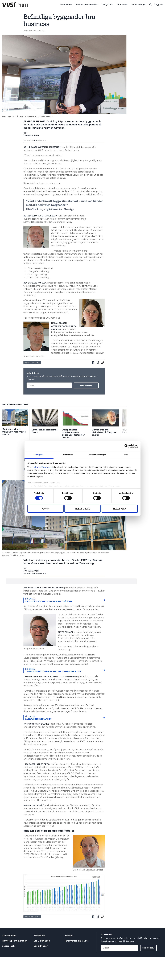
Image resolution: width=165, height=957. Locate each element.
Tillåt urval (82, 509)
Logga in (158, 4)
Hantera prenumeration (87, 4)
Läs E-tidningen (138, 4)
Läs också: (48, 600)
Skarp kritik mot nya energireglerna (41, 183)
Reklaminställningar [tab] (97, 454)
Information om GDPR (76, 941)
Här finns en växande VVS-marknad (41, 318)
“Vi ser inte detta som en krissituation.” (42, 155)
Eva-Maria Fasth (31, 135)
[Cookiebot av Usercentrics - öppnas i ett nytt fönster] (126, 446)
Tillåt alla (119, 509)
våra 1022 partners (42, 467)
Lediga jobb (107, 4)
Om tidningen (41, 946)
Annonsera (122, 4)
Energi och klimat (32, 363)
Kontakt (69, 935)
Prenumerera (66, 4)
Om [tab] (126, 454)
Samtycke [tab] (39, 454)
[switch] (68, 498)
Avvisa (45, 509)
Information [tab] (68, 454)
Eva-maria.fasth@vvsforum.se (34, 140)
